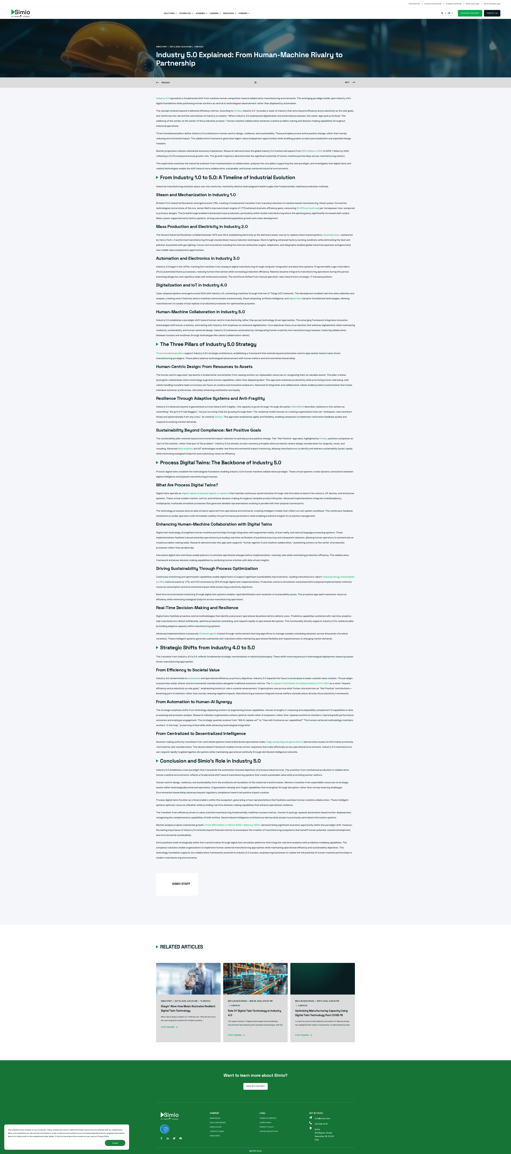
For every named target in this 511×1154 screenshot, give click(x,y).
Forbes (237, 110)
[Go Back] (255, 82)
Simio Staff (161, 47)
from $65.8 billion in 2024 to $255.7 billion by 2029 (232, 824)
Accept (115, 1143)
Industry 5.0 (162, 98)
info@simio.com (322, 1118)
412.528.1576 (321, 1123)
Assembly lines (331, 234)
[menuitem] (414, 4)
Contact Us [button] (492, 13)
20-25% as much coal (308, 208)
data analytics (185, 448)
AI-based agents (208, 633)
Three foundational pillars (170, 353)
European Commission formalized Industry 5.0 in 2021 (300, 683)
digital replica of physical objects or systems (205, 493)
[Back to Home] (21, 13)
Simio (317, 1129)
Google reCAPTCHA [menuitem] (268, 1131)
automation (194, 678)
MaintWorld (297, 406)
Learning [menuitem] (214, 13)
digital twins (295, 298)
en (449, 13)
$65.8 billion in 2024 (312, 150)
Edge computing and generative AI (284, 741)
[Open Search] (442, 13)
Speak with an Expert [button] (470, 13)
